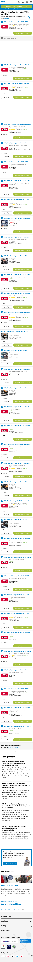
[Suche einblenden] (19, 2)
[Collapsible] (29, 763)
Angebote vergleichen (10, 863)
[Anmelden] (23, 2)
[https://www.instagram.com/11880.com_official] (8, 957)
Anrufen (6, 97)
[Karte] (28, 16)
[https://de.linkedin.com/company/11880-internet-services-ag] (17, 957)
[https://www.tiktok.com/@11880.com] (12, 957)
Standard (6, 18)
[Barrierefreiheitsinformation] (27, 2)
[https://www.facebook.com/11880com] (3, 957)
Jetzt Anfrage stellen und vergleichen (16, 6)
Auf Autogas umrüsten (9, 885)
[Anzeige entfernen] (32, 956)
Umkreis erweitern (14, 747)
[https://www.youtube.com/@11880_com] (21, 957)
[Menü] (31, 2)
